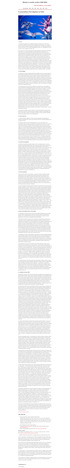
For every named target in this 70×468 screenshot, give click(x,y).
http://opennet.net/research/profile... (41, 428)
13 (40, 370)
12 (34, 368)
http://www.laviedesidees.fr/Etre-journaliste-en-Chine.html (29, 432)
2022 (41, 8)
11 (27, 347)
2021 (43, 8)
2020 (46, 8)
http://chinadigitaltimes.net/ (24, 427)
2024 (35, 8)
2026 (30, 8)
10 (36, 295)
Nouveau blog (25, 8)
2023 (38, 8)
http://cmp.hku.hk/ (29, 426)
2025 (32, 8)
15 (30, 393)
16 (31, 401)
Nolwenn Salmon (22, 411)
